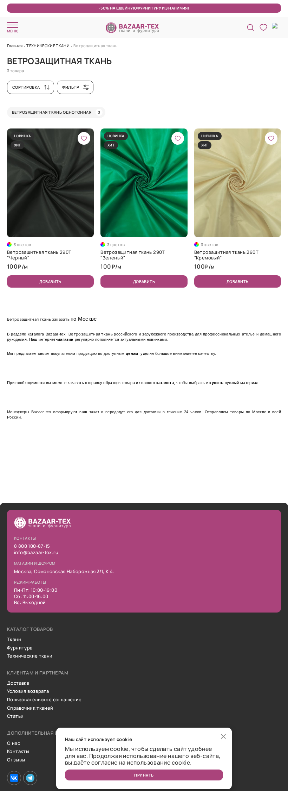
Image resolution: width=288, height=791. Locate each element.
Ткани (14, 639)
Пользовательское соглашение (44, 700)
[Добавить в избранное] (84, 138)
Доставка (18, 683)
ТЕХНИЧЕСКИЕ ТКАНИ (48, 45)
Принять (143, 775)
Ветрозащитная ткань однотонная (56, 112)
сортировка (26, 87)
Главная (14, 45)
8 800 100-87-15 (32, 546)
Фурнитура (20, 648)
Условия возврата (28, 691)
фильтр (70, 87)
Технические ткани (30, 656)
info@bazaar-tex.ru (36, 552)
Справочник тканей (30, 708)
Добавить (50, 281)
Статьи (15, 716)
